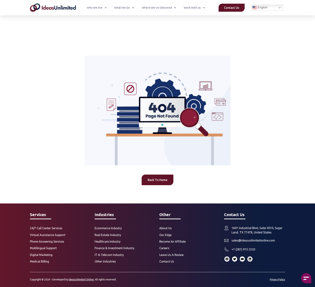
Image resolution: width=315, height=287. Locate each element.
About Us (165, 228)
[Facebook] (227, 259)
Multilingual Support (43, 248)
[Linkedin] (250, 259)
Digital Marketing (41, 254)
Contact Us (166, 261)
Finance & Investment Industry (114, 248)
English (262, 7)
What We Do (122, 7)
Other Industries (105, 261)
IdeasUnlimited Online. (81, 279)
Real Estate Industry (108, 234)
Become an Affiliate (172, 241)
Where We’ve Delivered (157, 7)
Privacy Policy (277, 279)
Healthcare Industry (107, 241)
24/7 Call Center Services (46, 228)
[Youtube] (242, 259)
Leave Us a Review (171, 254)
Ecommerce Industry (108, 228)
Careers (164, 248)
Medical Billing (39, 261)
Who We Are (94, 7)
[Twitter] (235, 259)
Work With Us (192, 7)
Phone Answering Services (47, 241)
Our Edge (165, 234)
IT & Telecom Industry (109, 254)
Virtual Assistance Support (47, 234)
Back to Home (157, 180)
